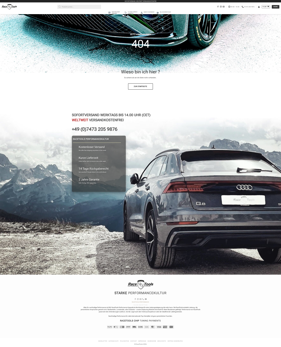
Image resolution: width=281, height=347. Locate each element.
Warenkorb (152, 341)
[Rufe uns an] (143, 299)
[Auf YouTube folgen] (146, 299)
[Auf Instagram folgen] (221, 7)
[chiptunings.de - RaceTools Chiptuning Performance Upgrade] (9, 7)
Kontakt (133, 341)
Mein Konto (161, 341)
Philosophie (124, 341)
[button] (259, 6)
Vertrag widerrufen (175, 341)
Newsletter (102, 341)
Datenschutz (113, 341)
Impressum (142, 341)
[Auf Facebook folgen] (218, 7)
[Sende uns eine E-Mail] (223, 7)
